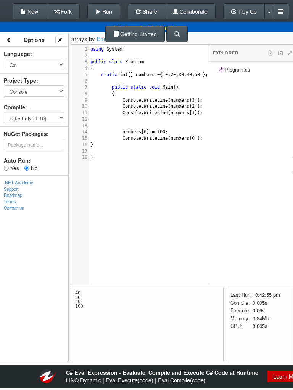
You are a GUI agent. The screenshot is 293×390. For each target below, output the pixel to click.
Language (17, 54)
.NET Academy (18, 182)
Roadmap (13, 195)
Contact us (14, 208)
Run (106, 11)
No (33, 168)
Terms (10, 201)
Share (149, 11)
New (32, 11)
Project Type (20, 80)
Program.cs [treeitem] (237, 69)
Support (11, 189)
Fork (65, 11)
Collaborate (193, 11)
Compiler (15, 107)
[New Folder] (280, 53)
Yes (14, 168)
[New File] (270, 53)
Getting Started (138, 34)
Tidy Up (247, 11)
